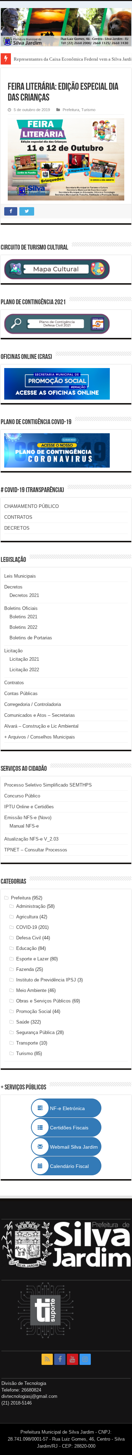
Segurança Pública (35, 1032)
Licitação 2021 (24, 659)
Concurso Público (22, 795)
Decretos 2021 (24, 595)
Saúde (22, 1022)
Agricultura (27, 916)
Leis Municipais (20, 576)
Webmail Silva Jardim (73, 1147)
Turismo (88, 110)
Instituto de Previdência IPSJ (46, 980)
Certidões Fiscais (73, 1127)
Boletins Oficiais (21, 608)
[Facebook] (59, 1359)
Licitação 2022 (24, 669)
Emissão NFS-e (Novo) (27, 817)
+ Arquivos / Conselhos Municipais (39, 737)
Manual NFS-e (24, 826)
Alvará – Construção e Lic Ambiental (41, 726)
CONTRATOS (18, 517)
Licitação (13, 650)
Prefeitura (71, 110)
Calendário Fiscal (73, 1166)
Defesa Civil (28, 937)
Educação (26, 948)
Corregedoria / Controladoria (32, 704)
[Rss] (47, 1359)
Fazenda (25, 969)
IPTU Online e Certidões (29, 806)
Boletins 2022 (23, 627)
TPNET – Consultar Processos (35, 849)
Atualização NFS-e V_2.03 (31, 839)
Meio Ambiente (31, 990)
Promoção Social (33, 1011)
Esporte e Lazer (32, 958)
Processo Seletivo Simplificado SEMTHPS (48, 785)
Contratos (14, 682)
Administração (30, 906)
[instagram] (85, 1359)
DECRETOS (17, 528)
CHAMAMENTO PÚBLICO (31, 506)
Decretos (13, 587)
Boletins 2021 (23, 616)
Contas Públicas (21, 693)
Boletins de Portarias (31, 637)
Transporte (27, 1043)
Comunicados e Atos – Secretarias (39, 715)
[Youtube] (72, 1359)
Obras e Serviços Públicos (43, 1001)
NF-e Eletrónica (75, 1108)
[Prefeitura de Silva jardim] (66, 27)
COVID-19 (26, 927)
